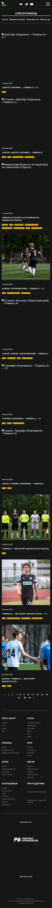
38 (25, 698)
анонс (4, 157)
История (30, 747)
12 (37, 695)
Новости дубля (7, 774)
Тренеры (30, 772)
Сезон (30, 718)
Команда (7, 743)
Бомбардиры (31, 725)
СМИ (3, 731)
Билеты (4, 788)
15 (19, 698)
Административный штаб (10, 753)
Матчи (29, 731)
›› (33, 698)
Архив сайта (6, 804)
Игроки (4, 747)
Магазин (5, 802)
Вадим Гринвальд (37, 618)
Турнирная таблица (17, 19)
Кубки (29, 737)
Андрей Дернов (19, 224)
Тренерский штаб (8, 750)
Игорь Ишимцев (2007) (13, 293)
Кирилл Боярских (7, 228)
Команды (30, 777)
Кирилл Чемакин (37, 228)
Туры (29, 734)
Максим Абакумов (18, 157)
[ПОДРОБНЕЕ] (26, 56)
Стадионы (30, 753)
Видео (4, 728)
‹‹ (5, 695)
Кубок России (11, 358)
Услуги (29, 755)
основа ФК (5, 224)
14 (47, 695)
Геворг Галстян (26, 293)
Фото (3, 725)
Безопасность (6, 791)
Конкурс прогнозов (8, 799)
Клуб (29, 743)
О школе (30, 766)
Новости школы (32, 774)
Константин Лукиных (31, 224)
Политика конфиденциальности (26, 899)
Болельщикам (9, 784)
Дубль (3, 92)
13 (42, 695)
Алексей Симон (29, 157)
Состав (5, 19)
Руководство (31, 750)
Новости (5, 723)
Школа (31, 762)
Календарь (31, 728)
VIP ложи (5, 796)
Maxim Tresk (29, 903)
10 (28, 695)
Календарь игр (32, 19)
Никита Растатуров (18, 423)
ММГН (4, 793)
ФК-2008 (9, 423)
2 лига (28, 228)
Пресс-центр (9, 718)
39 (29, 698)
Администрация (32, 769)
